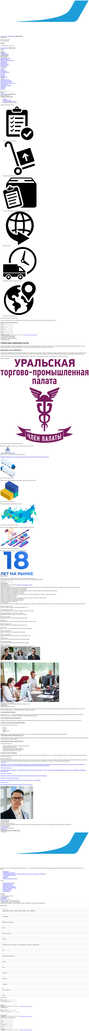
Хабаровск (4, 978)
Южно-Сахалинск (6, 989)
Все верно (3, 96)
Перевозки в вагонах (7, 884)
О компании (3, 86)
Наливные (3, 75)
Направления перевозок (6, 85)
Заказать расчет (12, 94)
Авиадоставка (4, 61)
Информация (6, 871)
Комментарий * (4, 1015)
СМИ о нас (3, 87)
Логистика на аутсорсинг (6, 81)
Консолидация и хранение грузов (8, 83)
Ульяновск (4, 972)
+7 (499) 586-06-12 (5, 826)
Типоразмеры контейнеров (9, 872)
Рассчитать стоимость (5, 334)
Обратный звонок (19, 36)
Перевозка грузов (4, 55)
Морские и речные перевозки (7, 60)
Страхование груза (5, 79)
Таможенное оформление (6, 80)
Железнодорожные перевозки (9, 887)
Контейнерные (4, 62)
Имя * (2, 1010)
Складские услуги (5, 84)
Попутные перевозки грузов (9, 101)
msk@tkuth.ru (4, 36)
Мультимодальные (5, 64)
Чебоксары (4, 984)
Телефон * (3, 1011)
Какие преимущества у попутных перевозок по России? (12, 741)
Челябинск (32, 910)
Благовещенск (5, 916)
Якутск (3, 995)
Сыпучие (3, 74)
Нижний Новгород (21, 944)
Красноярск (8, 933)
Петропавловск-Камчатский (8, 955)
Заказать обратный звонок (6, 830)
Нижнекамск (14, 944)
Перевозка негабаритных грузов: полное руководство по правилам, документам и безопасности (24, 873)
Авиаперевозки (6, 891)
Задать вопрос (4, 705)
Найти (2, 92)
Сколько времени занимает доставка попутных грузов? (12, 735)
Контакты (3, 89)
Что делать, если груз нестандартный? (9, 752)
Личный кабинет (4, 94)
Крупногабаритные (5, 72)
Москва (11, 910)
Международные (4, 65)
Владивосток (5, 922)
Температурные (4, 77)
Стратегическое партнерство (9, 875)
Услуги (2, 78)
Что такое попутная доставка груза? (8, 712)
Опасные (3, 69)
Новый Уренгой (36, 944)
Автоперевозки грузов (6, 58)
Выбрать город (9, 96)
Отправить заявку (16, 830)
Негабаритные (4, 71)
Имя (1, 999)
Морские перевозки (7, 889)
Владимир (11, 922)
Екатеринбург (5, 910)
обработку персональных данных (31, 334)
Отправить (3, 1006)
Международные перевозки (9, 886)
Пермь (15, 910)
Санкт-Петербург (22, 910)
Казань (3, 933)
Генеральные (3, 66)
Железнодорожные (5, 59)
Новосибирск (29, 944)
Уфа (28, 910)
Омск (3, 950)
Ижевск (3, 927)
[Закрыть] (87, 905)
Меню (2, 49)
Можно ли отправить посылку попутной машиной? (11, 718)
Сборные (3, 68)
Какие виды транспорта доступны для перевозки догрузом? (13, 722)
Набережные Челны (6, 944)
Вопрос (2, 1005)
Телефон (2, 1001)
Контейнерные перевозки (9, 883)
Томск (3, 967)
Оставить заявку (4, 583)
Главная (5, 99)
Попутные (3, 73)
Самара (4, 961)
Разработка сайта (4, 900)
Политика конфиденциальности (10, 878)
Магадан (4, 939)
